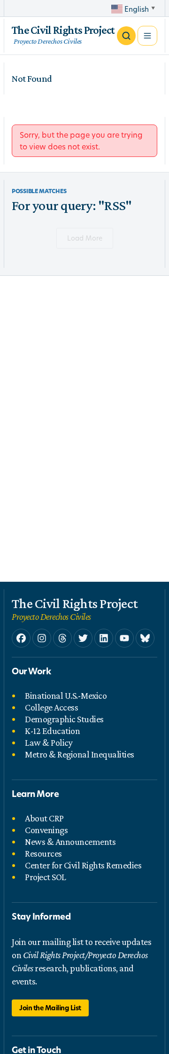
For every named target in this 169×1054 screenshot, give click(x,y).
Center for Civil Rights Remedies (83, 865)
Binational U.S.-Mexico (66, 695)
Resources (43, 853)
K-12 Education (52, 731)
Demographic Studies (64, 719)
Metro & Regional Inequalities (79, 754)
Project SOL (45, 877)
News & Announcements (70, 841)
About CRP (44, 818)
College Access (51, 707)
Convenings (46, 830)
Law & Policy (48, 742)
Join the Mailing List (50, 1007)
